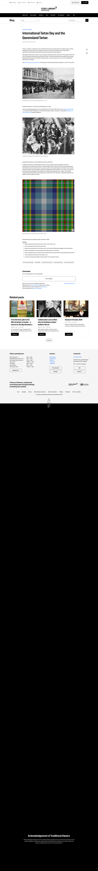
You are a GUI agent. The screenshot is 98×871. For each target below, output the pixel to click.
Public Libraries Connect (39, 392)
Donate (39, 2)
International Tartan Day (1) (47, 262)
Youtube (52, 362)
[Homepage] (73, 384)
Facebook (52, 357)
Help (18, 392)
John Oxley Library (27, 29)
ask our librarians (37, 288)
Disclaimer (67, 392)
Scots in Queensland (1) (69, 262)
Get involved (61, 15)
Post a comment (49, 278)
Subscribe (31, 2)
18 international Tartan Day (31, 63)
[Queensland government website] (84, 384)
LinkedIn (52, 363)
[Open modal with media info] (73, 97)
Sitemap (61, 392)
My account (75, 2)
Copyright (24, 392)
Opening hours (15, 370)
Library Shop (22, 2)
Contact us (79, 371)
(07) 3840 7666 (77, 357)
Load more (49, 340)
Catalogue (13, 2)
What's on (25, 15)
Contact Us (44, 287)
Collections (33, 15)
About (68, 15)
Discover (53, 15)
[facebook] (86, 49)
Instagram (52, 359)
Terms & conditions (76, 392)
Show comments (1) (69, 283)
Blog (12, 20)
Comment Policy (35, 285)
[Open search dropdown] (74, 15)
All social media (55, 368)
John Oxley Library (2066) (28, 262)
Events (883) (37, 262)
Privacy (29, 392)
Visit (47, 15)
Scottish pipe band (67, 109)
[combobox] (30, 20)
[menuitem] (25, 15)
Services (41, 15)
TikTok (51, 360)
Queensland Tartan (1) (58, 262)
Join (85, 2)
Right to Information (52, 392)
